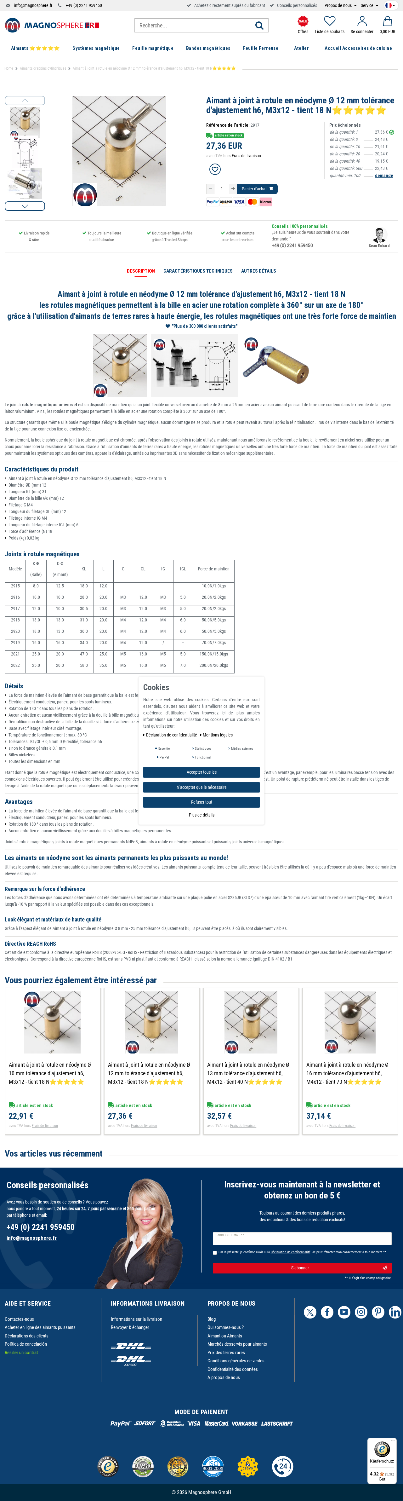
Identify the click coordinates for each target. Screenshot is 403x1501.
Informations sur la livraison (136, 1319)
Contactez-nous (19, 1319)
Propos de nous (339, 5)
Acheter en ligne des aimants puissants (40, 1327)
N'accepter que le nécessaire (202, 786)
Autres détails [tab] (258, 271)
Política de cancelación (26, 1344)
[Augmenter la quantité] (233, 189)
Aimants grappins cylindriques (43, 68)
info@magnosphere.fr (33, 5)
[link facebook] (327, 1312)
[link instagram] (361, 1312)
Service (367, 5)
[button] (25, 206)
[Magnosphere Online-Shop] (52, 25)
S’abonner (300, 1267)
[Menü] (393, 1442)
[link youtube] (344, 1312)
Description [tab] (141, 271)
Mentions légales (218, 734)
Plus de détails (201, 814)
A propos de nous (223, 1377)
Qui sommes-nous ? (225, 1327)
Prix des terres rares (226, 1352)
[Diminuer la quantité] (210, 189)
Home (8, 68)
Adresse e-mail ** (231, 1235)
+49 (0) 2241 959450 (84, 5)
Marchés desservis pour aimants (237, 1344)
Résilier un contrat (21, 1352)
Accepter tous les (202, 771)
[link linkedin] (395, 1312)
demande (384, 175)
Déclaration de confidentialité (172, 734)
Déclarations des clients (26, 1336)
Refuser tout (201, 801)
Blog (211, 1319)
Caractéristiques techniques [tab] (198, 271)
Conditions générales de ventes (235, 1361)
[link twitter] (310, 1312)
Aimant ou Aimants (224, 1336)
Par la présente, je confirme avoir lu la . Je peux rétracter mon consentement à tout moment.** (302, 1252)
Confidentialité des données (232, 1369)
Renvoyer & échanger (130, 1327)
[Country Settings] (390, 4)
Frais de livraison (246, 155)
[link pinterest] (378, 1312)
